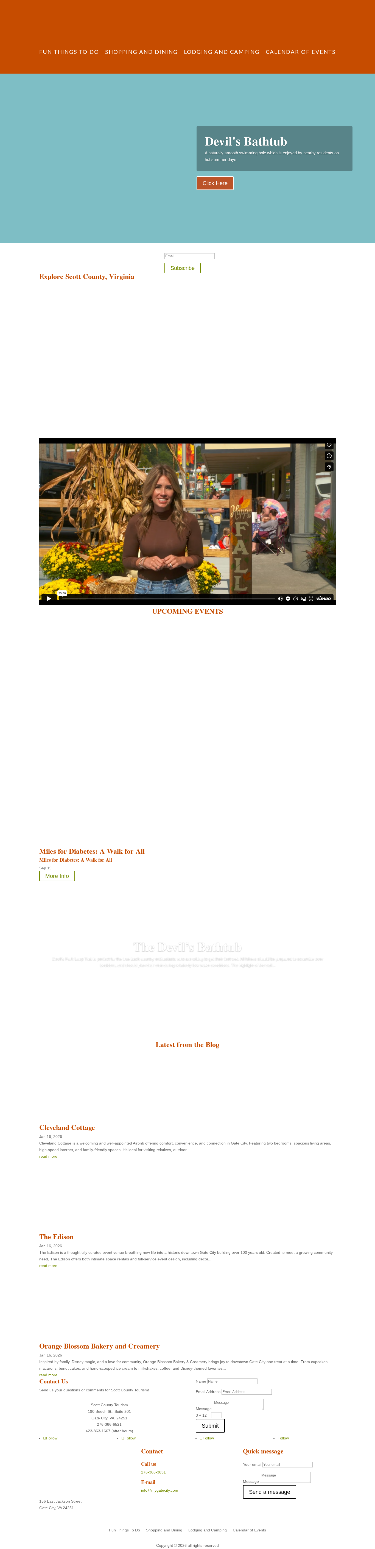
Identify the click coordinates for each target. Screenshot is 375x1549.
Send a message (269, 1492)
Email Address (208, 1391)
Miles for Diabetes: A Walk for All (92, 851)
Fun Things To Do (69, 52)
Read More (187, 981)
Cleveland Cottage (67, 1127)
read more (48, 1375)
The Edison (56, 1236)
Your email (252, 1464)
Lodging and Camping (222, 52)
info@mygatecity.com (159, 1490)
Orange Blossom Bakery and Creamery (99, 1346)
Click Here (215, 183)
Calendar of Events (301, 52)
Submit (210, 1426)
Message (204, 1408)
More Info (57, 876)
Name (201, 1381)
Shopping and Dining (141, 52)
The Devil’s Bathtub (187, 946)
